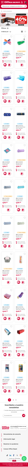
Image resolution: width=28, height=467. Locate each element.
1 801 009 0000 (23, 428)
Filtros (3, 28)
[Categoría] (2, 2)
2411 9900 (16, 427)
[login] (22, 2)
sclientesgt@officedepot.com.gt (18, 426)
